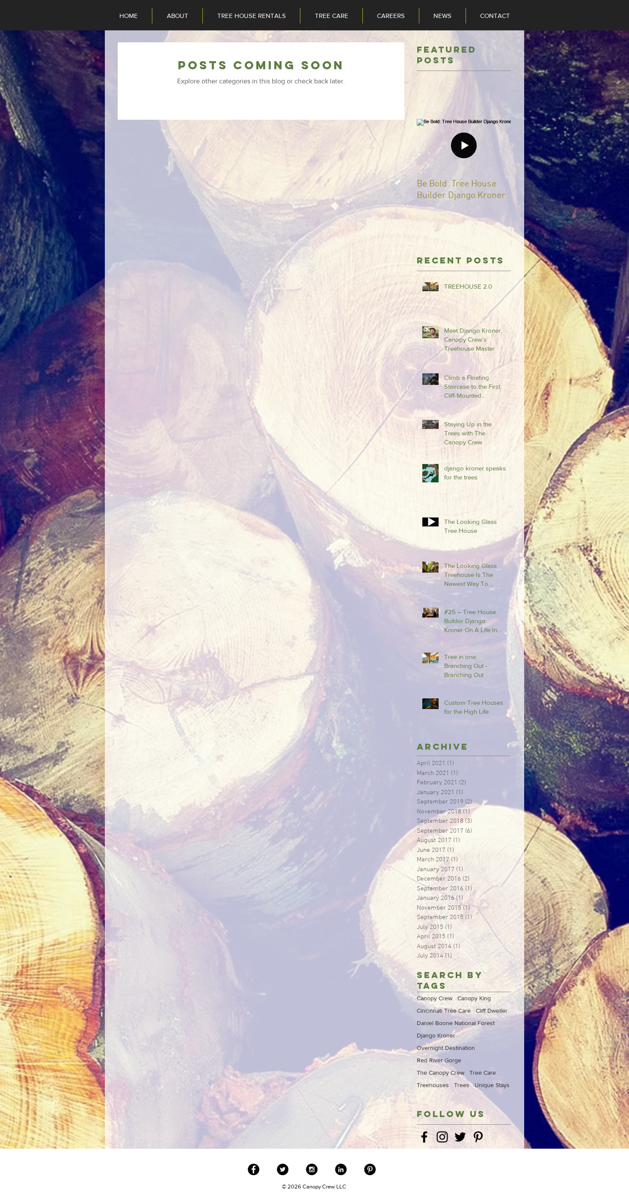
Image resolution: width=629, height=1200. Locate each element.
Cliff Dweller (491, 1010)
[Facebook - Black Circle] (253, 1169)
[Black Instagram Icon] (442, 1136)
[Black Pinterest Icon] (478, 1136)
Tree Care (482, 1072)
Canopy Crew (434, 998)
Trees (461, 1085)
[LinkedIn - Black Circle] (341, 1169)
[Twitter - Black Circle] (282, 1169)
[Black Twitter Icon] (460, 1136)
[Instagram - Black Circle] (311, 1169)
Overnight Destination (446, 1047)
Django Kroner (436, 1035)
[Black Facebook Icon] (424, 1136)
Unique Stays (492, 1085)
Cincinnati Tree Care (444, 1010)
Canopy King (474, 998)
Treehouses (433, 1085)
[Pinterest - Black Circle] (370, 1169)
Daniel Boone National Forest (456, 1023)
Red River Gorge (439, 1060)
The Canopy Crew (440, 1072)
